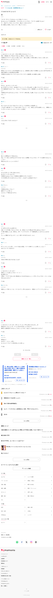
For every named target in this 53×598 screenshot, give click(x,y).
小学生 (29, 511)
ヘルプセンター (4, 556)
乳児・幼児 (3, 511)
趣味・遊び (3, 496)
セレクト (3, 522)
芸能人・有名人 (31, 480)
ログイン (47, 1)
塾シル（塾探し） (4, 585)
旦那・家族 (3, 484)
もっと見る (26, 421)
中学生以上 (3, 515)
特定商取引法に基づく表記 (6, 575)
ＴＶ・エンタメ (4, 480)
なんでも (3, 476)
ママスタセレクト (4, 581)
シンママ (29, 515)
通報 (2, 29)
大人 (2, 499)
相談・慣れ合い (31, 496)
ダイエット (3, 492)
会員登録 (42, 1)
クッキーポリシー (4, 573)
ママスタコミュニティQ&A (6, 537)
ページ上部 (26, 591)
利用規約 (2, 568)
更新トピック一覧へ (26, 359)
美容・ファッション (32, 488)
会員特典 (2, 558)
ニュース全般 (30, 476)
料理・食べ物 (30, 484)
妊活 (2, 507)
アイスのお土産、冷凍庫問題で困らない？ (14, 8)
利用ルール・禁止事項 (5, 534)
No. (2, 50)
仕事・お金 (30, 492)
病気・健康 (3, 488)
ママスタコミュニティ (5, 583)
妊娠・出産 (30, 507)
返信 (3, 62)
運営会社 (2, 563)
